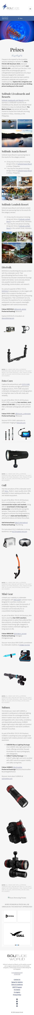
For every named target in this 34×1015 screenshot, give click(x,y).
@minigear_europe (20, 634)
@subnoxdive (17, 767)
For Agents (17, 992)
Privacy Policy (17, 995)
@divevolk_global (20, 309)
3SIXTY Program (17, 987)
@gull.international (21, 523)
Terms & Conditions (17, 984)
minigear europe (24, 645)
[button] (15, 945)
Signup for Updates (17, 982)
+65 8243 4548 (17, 974)
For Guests (17, 989)
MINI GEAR (17, 600)
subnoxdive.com (7, 779)
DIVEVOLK (5, 291)
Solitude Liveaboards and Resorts (13, 100)
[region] (17, 928)
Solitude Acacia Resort (25, 164)
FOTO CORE (26, 384)
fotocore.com (21, 423)
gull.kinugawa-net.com (19, 531)
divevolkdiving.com (8, 318)
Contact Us (17, 979)
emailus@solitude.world (17, 972)
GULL (6, 491)
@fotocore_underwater (23, 414)
